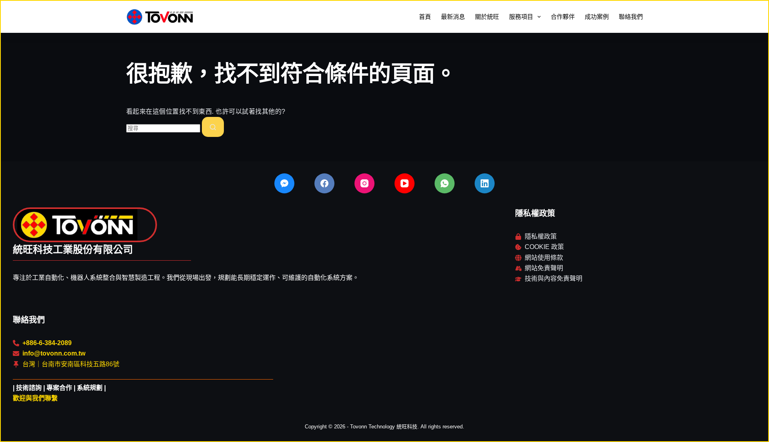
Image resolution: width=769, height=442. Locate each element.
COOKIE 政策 (544, 246)
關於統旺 (487, 16)
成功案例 (597, 16)
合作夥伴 (563, 16)
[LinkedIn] (485, 183)
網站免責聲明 (544, 268)
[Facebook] (324, 183)
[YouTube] (405, 183)
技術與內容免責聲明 (553, 278)
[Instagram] (364, 183)
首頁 (425, 16)
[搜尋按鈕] (213, 127)
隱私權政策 (541, 236)
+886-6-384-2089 (47, 343)
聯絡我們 (631, 16)
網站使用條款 (544, 257)
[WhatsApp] (445, 183)
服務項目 (521, 16)
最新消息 (453, 16)
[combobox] (163, 128)
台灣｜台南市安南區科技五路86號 (70, 364)
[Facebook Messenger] (284, 183)
